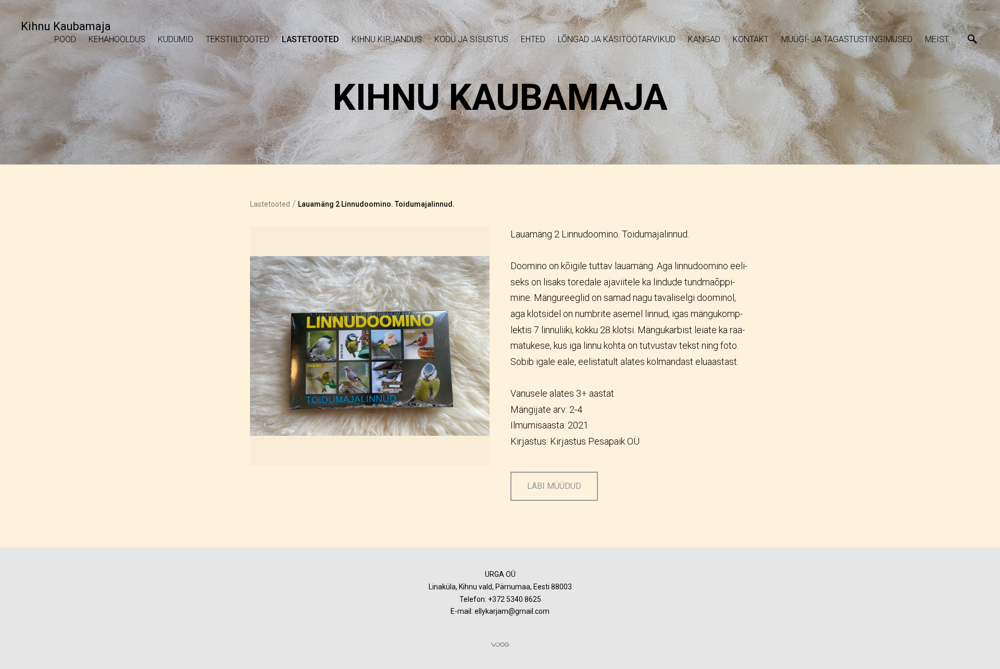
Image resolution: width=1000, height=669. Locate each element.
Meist (937, 39)
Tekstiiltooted (237, 39)
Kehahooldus (117, 39)
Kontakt (751, 39)
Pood (65, 39)
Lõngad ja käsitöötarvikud (617, 39)
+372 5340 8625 (514, 599)
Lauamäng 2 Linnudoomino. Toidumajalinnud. (376, 204)
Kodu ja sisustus (471, 39)
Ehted (533, 39)
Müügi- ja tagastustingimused (847, 39)
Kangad (704, 39)
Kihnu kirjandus (387, 39)
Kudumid (175, 39)
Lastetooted (310, 39)
